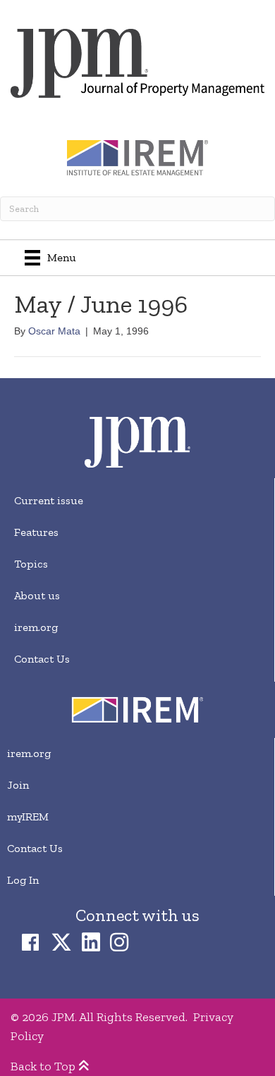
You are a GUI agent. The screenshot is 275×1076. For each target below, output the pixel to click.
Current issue (48, 500)
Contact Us (42, 658)
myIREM (28, 816)
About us (37, 595)
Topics (31, 563)
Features (36, 532)
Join (18, 785)
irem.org (36, 627)
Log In (23, 880)
